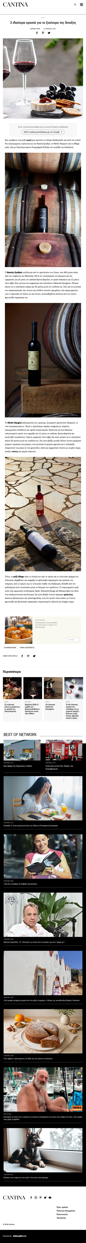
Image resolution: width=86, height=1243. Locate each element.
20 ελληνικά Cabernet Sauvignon (50, 706)
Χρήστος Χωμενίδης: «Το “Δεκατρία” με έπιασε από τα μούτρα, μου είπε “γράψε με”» (34, 942)
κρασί (28, 140)
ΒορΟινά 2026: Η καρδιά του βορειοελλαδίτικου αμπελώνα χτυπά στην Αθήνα (32, 709)
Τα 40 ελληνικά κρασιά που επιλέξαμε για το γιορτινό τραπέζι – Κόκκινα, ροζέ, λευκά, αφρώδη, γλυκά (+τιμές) (73, 711)
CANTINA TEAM (35, 29)
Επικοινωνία (62, 1214)
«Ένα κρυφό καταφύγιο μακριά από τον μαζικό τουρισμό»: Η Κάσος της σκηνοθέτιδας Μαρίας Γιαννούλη (41, 1000)
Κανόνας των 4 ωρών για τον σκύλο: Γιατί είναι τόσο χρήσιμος (26, 1178)
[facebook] (37, 33)
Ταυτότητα (61, 1218)
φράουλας (68, 594)
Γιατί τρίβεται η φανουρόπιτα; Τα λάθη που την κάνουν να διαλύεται (28, 1059)
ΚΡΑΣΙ (43, 18)
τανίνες (15, 451)
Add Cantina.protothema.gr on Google (42, 132)
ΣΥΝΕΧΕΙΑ (71, 640)
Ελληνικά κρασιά (10, 647)
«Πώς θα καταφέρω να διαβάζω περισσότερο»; (21, 884)
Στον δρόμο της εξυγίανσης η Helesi (18, 766)
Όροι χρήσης (62, 1207)
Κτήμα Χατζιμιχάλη (27, 647)
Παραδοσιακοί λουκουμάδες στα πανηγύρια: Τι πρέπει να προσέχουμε (46, 625)
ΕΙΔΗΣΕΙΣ (28, 702)
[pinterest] (43, 33)
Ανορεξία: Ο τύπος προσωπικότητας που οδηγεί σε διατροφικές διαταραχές (31, 826)
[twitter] (49, 33)
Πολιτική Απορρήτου (66, 1210)
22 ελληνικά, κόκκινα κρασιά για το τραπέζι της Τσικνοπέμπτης (12, 708)
